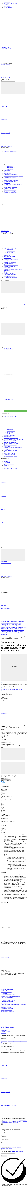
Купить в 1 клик (5, 780)
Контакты (3, 1028)
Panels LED (16, 621)
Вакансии (3, 1033)
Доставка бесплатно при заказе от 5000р (11, 689)
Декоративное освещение (7, 1005)
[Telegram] (4, 782)
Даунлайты (10, 628)
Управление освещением (7, 1011)
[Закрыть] (1, 1135)
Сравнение (14, 679)
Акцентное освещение (7, 999)
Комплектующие (5, 608)
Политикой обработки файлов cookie (13, 1120)
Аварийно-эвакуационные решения (10, 996)
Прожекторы (9, 623)
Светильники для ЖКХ (11, 625)
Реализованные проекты (7, 1027)
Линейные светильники (7, 621)
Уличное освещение (11, 631)
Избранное (14, 666)
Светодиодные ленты (12, 632)
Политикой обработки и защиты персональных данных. (14, 1122)
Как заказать (4, 1030)
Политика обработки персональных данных (12, 1041)
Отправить (3, 1156)
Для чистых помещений (7, 1001)
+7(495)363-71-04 (5, 77)
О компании (4, 1026)
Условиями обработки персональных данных (11, 1147)
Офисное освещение (6, 992)
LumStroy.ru (4, 605)
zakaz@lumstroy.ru (5, 64)
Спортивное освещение (7, 1008)
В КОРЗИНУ (4, 778)
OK (2, 1124)
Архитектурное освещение (8, 994)
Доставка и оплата (5, 1031)
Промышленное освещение (13, 627)
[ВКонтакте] (1, 782)
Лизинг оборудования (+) (11, 745)
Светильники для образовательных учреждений (11, 629)
